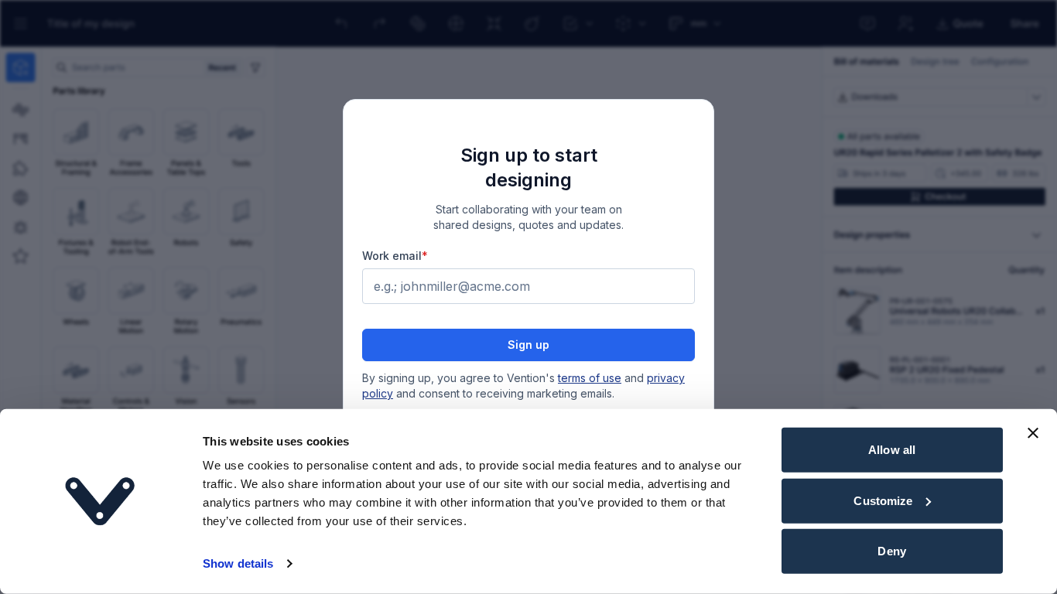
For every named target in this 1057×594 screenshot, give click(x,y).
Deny (891, 551)
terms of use (589, 377)
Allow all (891, 449)
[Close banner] (1033, 433)
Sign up (528, 344)
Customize (882, 500)
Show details (238, 563)
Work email (395, 255)
